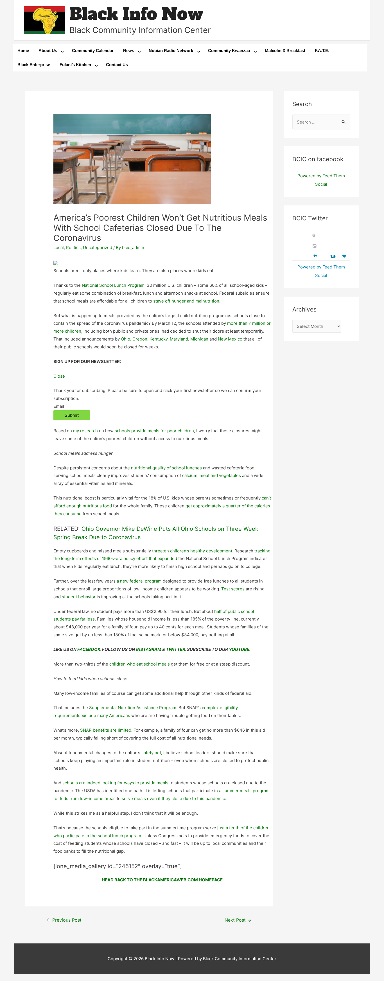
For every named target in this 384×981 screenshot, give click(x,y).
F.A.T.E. (322, 50)
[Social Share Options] (315, 246)
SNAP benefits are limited (105, 730)
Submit (72, 415)
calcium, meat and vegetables (211, 475)
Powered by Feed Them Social (321, 180)
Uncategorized (97, 247)
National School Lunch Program (113, 285)
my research (85, 430)
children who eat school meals (139, 664)
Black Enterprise (33, 64)
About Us (48, 50)
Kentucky (159, 339)
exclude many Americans (105, 715)
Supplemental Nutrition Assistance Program (132, 707)
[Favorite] (344, 256)
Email (58, 406)
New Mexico (230, 339)
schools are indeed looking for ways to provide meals (115, 782)
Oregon (139, 339)
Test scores (233, 589)
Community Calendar (93, 50)
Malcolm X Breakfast (285, 50)
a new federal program (139, 581)
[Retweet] (333, 256)
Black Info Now (136, 14)
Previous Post (64, 920)
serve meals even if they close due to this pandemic (173, 798)
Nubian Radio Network (171, 50)
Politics (73, 247)
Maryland (179, 339)
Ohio (125, 339)
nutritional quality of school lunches (166, 468)
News (128, 50)
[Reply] (315, 255)
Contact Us (117, 64)
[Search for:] (321, 122)
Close (59, 376)
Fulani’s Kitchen (75, 64)
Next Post (238, 920)
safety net (151, 752)
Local (58, 247)
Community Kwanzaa (229, 50)
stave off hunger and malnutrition (186, 301)
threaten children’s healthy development (192, 551)
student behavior (79, 596)
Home (23, 50)
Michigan (199, 339)
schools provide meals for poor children (154, 430)
